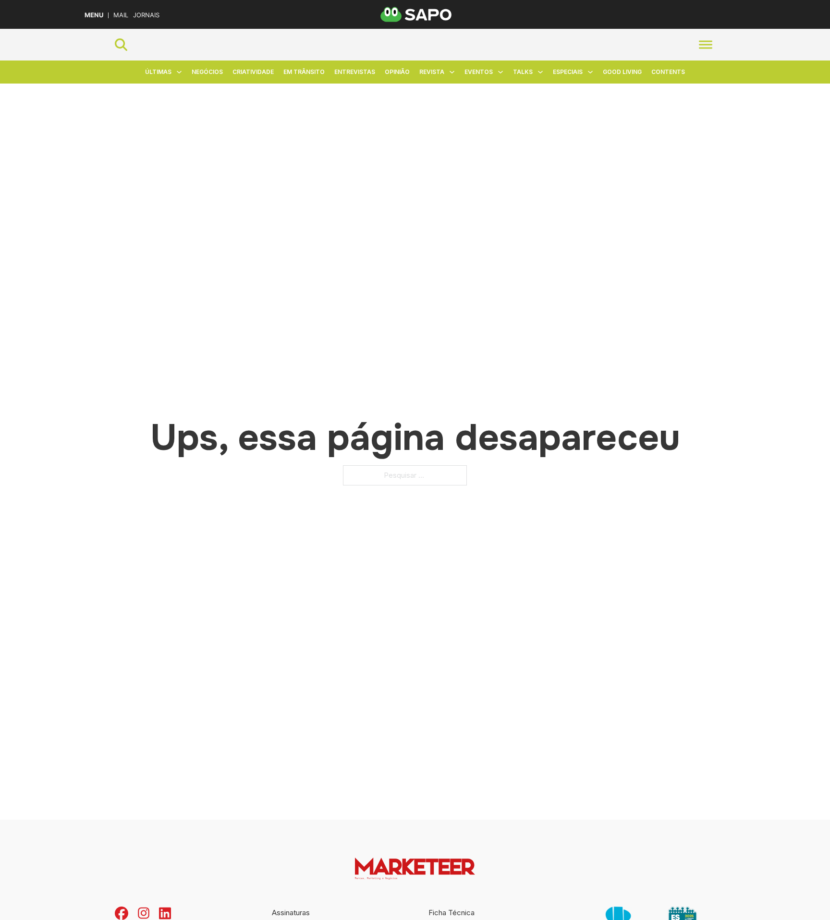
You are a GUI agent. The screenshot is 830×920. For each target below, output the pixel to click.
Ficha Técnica (451, 912)
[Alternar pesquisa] (121, 44)
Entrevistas (354, 71)
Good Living (622, 71)
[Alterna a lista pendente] (179, 72)
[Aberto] (705, 44)
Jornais (146, 15)
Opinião (397, 71)
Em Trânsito (304, 71)
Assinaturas (291, 912)
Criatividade (253, 71)
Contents (668, 71)
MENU (94, 15)
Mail (120, 15)
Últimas (158, 71)
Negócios (207, 71)
